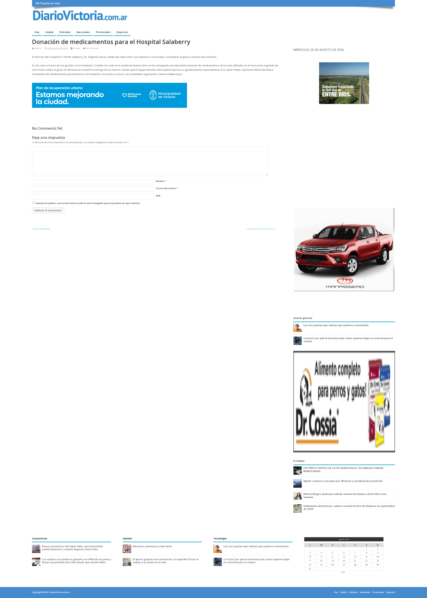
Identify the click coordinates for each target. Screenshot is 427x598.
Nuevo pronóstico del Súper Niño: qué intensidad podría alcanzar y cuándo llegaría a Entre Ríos (72, 548)
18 (321, 560)
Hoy (37, 32)
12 (332, 556)
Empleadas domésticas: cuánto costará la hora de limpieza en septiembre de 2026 (349, 507)
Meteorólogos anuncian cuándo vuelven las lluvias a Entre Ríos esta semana (344, 495)
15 (366, 556)
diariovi (38, 48)
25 (321, 564)
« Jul (343, 572)
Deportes (122, 32)
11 (321, 556)
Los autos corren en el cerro (260, 228)
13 (344, 556)
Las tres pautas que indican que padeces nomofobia (335, 325)
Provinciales (103, 32)
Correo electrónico (167, 188)
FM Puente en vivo (47, 3)
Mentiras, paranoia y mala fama (152, 546)
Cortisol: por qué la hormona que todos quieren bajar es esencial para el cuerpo (348, 339)
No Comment (92, 48)
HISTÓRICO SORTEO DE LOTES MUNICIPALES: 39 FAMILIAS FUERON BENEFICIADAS (343, 469)
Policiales (65, 32)
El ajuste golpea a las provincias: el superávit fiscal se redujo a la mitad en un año (166, 561)
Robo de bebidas (42, 228)
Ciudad (49, 32)
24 (310, 564)
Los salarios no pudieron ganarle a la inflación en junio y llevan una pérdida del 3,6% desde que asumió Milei (76, 561)
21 (355, 560)
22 (366, 560)
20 (344, 560)
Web (158, 195)
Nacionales (83, 32)
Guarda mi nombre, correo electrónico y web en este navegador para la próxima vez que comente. (88, 203)
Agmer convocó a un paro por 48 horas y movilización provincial (342, 481)
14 (355, 556)
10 (310, 556)
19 (332, 560)
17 (310, 560)
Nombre (161, 181)
